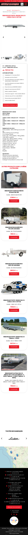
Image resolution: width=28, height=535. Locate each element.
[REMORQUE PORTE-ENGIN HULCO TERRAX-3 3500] (14, 325)
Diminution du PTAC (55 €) (11, 77)
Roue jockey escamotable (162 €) (13, 98)
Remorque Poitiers (14, 533)
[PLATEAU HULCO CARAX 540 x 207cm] (14, 25)
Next (24, 37)
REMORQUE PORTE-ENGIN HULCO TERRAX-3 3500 (14, 337)
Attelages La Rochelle (14, 530)
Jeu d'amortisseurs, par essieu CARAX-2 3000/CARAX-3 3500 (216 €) (14, 80)
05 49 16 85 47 (15, 496)
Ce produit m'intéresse (9, 105)
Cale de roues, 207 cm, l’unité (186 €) (13, 96)
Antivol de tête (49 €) (10, 100)
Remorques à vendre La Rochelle (14, 531)
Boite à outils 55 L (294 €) (11, 91)
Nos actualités (10, 528)
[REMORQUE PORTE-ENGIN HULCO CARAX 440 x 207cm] (14, 289)
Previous (3, 37)
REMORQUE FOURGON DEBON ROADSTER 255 (14, 191)
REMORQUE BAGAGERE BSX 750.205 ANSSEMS (14, 228)
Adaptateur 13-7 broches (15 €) (12, 75)
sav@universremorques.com (15, 486)
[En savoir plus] (14, 457)
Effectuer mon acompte (14, 507)
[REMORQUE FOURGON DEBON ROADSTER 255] (14, 179)
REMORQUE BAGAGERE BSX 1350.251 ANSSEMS (14, 264)
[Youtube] (16, 514)
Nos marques (15, 510)
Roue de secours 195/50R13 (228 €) (13, 87)
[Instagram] (14, 514)
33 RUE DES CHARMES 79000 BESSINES (14, 494)
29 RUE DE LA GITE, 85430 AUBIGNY (14, 471)
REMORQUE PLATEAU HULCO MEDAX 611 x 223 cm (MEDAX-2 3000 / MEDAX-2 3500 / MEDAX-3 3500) (14, 376)
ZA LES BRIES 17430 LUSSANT (14, 482)
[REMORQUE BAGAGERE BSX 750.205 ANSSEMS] (14, 216)
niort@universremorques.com (15, 498)
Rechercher (22, 4)
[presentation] (1, 438)
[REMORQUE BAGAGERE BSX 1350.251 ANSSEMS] (14, 252)
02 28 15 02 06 (15, 473)
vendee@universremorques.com (15, 475)
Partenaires (15, 512)
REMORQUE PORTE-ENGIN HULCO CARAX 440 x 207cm (14, 301)
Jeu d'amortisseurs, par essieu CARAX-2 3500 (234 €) (14, 84)
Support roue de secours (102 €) (12, 89)
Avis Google (14, 521)
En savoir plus (14, 201)
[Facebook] (11, 514)
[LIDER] (14, 438)
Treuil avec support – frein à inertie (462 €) (15, 93)
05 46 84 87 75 (15, 484)
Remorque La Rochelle (21, 528)
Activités (4, 528)
